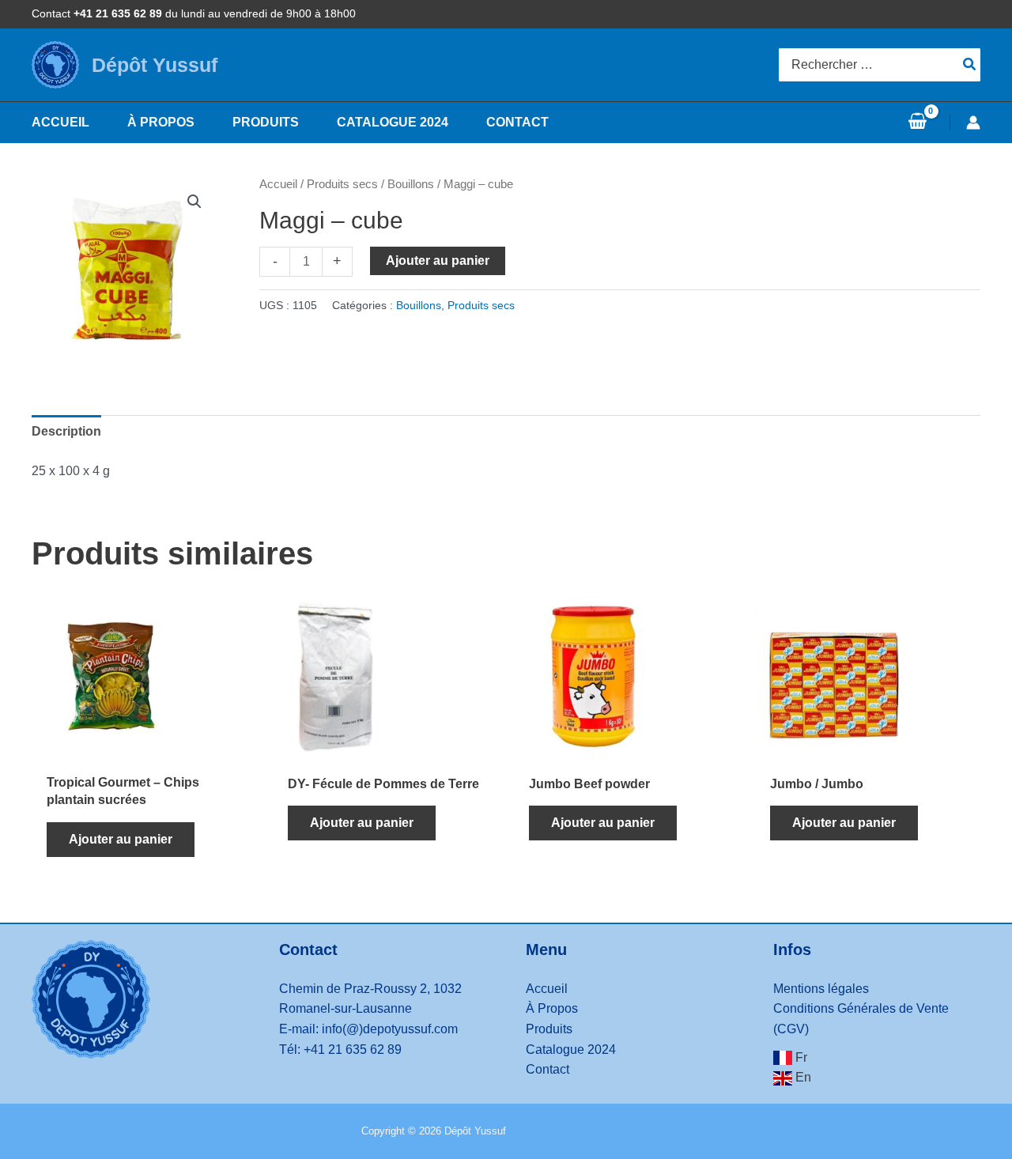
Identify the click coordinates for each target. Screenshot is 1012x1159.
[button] (194, 201)
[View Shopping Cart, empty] (917, 122)
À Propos (552, 1008)
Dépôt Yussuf (154, 65)
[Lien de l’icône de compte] (973, 122)
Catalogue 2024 (571, 1049)
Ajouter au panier (437, 260)
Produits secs (342, 184)
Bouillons (410, 184)
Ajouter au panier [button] (120, 839)
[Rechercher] (970, 64)
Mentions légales (821, 988)
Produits (549, 1029)
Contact (547, 1069)
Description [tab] (66, 431)
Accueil (278, 184)
